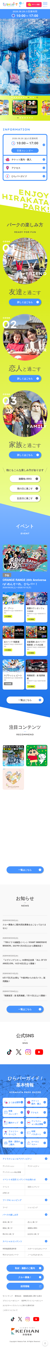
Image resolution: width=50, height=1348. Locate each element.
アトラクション (8, 1166)
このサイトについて (10, 1310)
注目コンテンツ (33, 1186)
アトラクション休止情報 (12, 1172)
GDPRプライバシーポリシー (32, 1300)
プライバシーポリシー (11, 1300)
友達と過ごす (8, 1222)
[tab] (14, 97)
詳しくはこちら (25, 302)
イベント (6, 1186)
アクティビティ (33, 1166)
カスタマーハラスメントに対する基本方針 (18, 1305)
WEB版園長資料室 (9, 1248)
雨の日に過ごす (25, 488)
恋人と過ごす (33, 1222)
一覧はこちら (25, 700)
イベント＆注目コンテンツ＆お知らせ (19, 1179)
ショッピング (33, 1207)
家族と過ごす (8, 1228)
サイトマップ (8, 1296)
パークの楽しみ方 (10, 1214)
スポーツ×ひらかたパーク (37, 1248)
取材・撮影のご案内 (25, 1268)
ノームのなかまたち (35, 1254)
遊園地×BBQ (25, 478)
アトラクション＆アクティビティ (17, 1158)
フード (5, 1207)
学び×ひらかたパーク (11, 1254)
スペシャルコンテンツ (12, 1241)
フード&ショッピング (12, 1200)
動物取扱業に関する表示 (32, 1296)
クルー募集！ (25, 1277)
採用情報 (25, 1286)
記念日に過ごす (25, 498)
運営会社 (18, 1296)
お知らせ (6, 1192)
